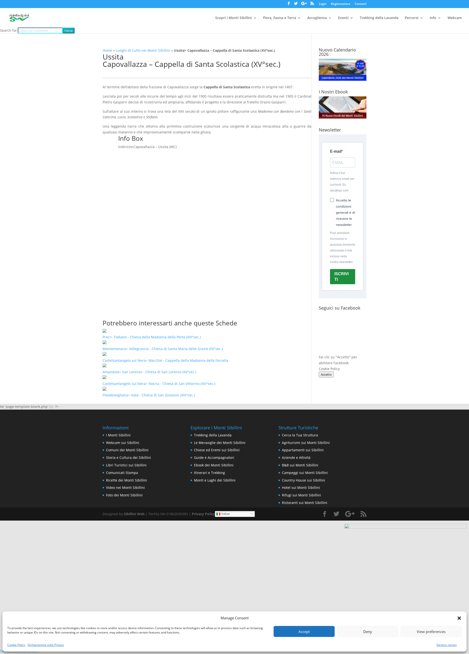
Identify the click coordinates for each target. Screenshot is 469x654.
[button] (459, 618)
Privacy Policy (203, 514)
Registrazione (340, 4)
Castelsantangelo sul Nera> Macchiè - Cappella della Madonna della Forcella (165, 360)
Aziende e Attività (296, 457)
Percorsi (411, 18)
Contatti (360, 4)
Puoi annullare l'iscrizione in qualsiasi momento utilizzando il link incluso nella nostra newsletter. (342, 247)
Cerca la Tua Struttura (300, 435)
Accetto (326, 374)
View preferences (431, 631)
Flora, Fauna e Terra (279, 18)
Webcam (455, 18)
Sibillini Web (134, 514)
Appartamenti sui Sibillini (303, 450)
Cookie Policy (16, 645)
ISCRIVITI (341, 277)
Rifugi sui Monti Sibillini (301, 495)
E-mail (335, 151)
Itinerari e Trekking (209, 472)
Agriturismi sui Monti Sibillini (306, 442)
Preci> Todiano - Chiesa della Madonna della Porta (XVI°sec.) (152, 337)
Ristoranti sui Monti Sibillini (304, 502)
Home (107, 50)
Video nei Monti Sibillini (125, 487)
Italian (225, 513)
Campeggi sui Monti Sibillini (305, 472)
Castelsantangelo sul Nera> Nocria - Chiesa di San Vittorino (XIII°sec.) (159, 383)
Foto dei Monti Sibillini (124, 495)
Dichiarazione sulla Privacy (46, 645)
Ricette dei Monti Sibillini (126, 480)
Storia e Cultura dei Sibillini (128, 457)
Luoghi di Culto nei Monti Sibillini (143, 50)
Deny (367, 631)
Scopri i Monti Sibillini (233, 18)
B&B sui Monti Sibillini (300, 465)
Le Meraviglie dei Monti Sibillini (219, 442)
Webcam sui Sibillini (122, 442)
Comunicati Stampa (122, 472)
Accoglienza (317, 18)
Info (433, 18)
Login (323, 4)
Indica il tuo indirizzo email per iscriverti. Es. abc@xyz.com (342, 181)
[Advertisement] (207, 274)
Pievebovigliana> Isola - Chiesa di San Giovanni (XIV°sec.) (149, 395)
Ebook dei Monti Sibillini (214, 465)
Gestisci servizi (447, 645)
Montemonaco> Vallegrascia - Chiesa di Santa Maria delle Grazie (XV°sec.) (163, 348)
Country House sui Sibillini (303, 480)
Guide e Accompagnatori (214, 457)
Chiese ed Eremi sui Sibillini (217, 450)
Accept (304, 631)
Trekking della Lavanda (379, 18)
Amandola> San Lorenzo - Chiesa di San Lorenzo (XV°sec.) (149, 372)
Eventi (343, 18)
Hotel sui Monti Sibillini (301, 487)
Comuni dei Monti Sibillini (127, 450)
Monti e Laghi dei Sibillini (214, 480)
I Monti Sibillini (118, 435)
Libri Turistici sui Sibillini (126, 465)
